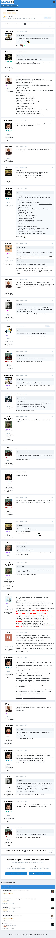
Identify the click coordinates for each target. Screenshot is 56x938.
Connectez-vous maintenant (39, 873)
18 (32, 23)
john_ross (8, 76)
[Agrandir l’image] (28, 41)
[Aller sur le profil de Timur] (8, 305)
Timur (8, 300)
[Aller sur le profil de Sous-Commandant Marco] (8, 424)
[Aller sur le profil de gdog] (8, 637)
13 (19, 23)
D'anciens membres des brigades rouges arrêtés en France (16, 899)
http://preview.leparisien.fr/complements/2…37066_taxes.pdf (30, 762)
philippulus (8, 594)
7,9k (9, 66)
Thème (16, 934)
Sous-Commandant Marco (8, 418)
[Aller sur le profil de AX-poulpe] (8, 57)
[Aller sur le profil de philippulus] (8, 599)
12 (17, 23)
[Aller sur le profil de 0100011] (4, 17)
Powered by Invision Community (28, 935)
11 (14, 23)
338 (9, 406)
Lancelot (6, 925)
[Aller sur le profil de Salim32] (8, 172)
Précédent (7, 23)
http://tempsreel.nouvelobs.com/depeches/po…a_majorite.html (31, 313)
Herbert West (8, 31)
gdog (8, 632)
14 (22, 23)
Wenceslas (8, 394)
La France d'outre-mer (7, 915)
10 (12, 23)
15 (24, 23)
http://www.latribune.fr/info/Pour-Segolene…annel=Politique (30, 794)
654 (9, 606)
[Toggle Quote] (17, 35)
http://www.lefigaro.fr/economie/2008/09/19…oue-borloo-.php (31, 698)
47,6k (9, 134)
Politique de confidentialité (26, 934)
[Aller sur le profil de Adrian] (52, 916)
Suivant (42, 23)
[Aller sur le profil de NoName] (52, 899)
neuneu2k (8, 243)
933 (9, 43)
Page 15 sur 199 (51, 24)
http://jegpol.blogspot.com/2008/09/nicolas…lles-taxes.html (30, 79)
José (8, 543)
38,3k (9, 555)
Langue (11, 934)
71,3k (9, 364)
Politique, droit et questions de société (26, 18)
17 (29, 23)
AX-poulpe (8, 52)
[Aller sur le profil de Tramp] (52, 891)
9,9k (9, 338)
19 (34, 23)
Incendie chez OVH (6, 907)
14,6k (9, 433)
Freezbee (6, 908)
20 (37, 23)
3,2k (9, 314)
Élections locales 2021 (7, 890)
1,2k (9, 180)
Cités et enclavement (7, 923)
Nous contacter (38, 934)
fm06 (5, 900)
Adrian (5, 917)
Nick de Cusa (8, 120)
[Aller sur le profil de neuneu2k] (8, 248)
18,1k (9, 257)
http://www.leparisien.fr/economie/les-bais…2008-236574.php (31, 760)
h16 (8, 351)
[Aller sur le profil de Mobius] (52, 924)
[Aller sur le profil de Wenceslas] (8, 399)
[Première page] (3, 24)
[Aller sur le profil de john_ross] (8, 81)
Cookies (45, 934)
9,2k (9, 88)
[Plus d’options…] (52, 31)
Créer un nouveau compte (16, 873)
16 (27, 23)
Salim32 (8, 167)
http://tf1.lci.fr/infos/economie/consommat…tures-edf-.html (29, 175)
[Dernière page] (46, 24)
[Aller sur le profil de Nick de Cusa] (8, 126)
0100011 (11, 16)
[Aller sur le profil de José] (8, 548)
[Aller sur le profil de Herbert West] (8, 36)
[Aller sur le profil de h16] (8, 356)
